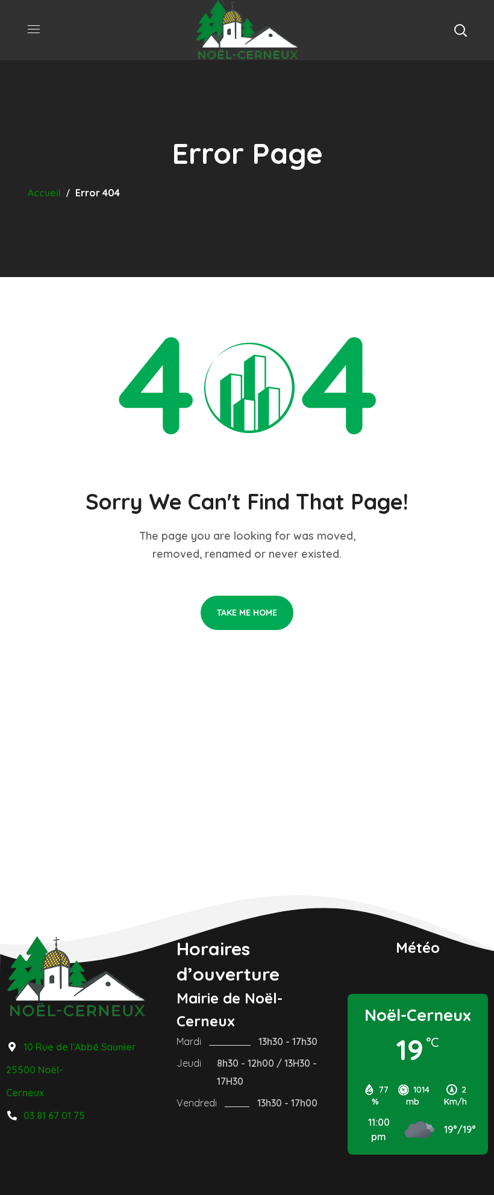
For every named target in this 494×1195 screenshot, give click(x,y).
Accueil (44, 193)
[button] (460, 30)
